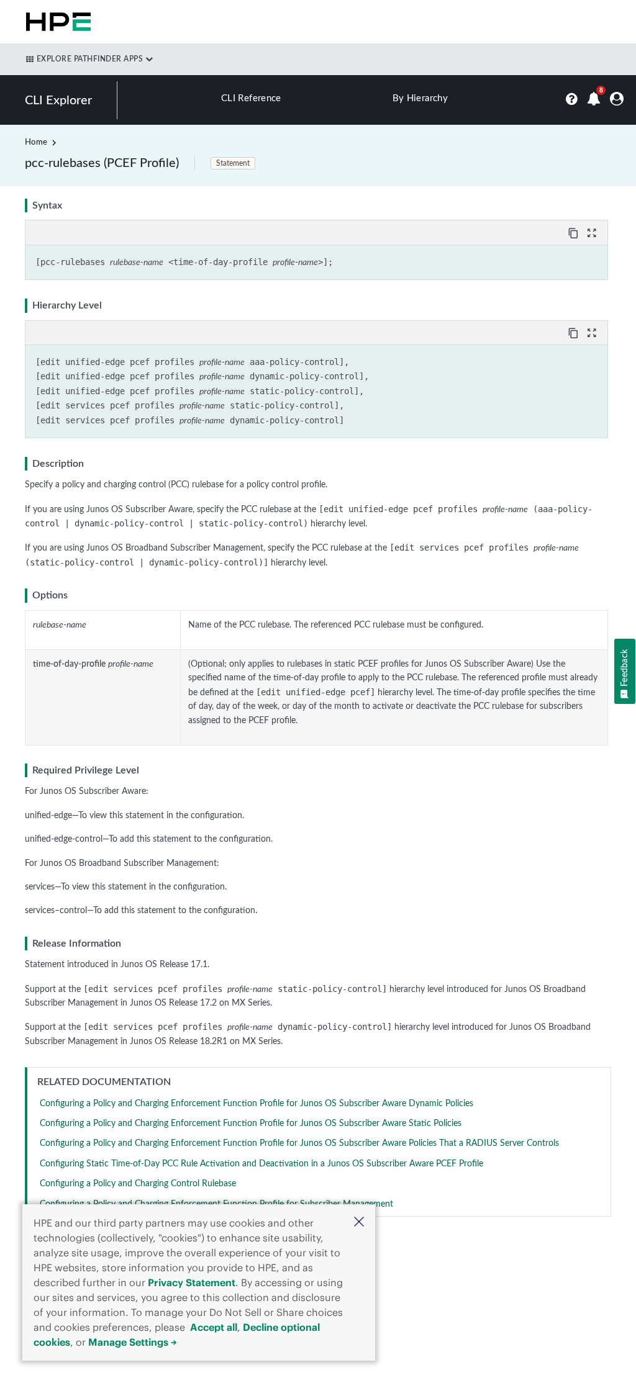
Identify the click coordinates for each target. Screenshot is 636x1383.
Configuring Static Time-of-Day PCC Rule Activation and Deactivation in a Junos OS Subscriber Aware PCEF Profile (261, 1164)
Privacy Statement (191, 1282)
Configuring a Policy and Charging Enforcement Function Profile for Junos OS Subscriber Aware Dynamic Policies (256, 1103)
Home (36, 142)
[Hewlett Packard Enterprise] (56, 21)
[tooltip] (574, 232)
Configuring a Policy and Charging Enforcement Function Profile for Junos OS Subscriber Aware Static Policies (250, 1123)
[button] (359, 1223)
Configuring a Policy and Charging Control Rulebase (138, 1183)
